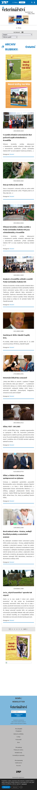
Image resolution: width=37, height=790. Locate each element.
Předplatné (18, 731)
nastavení (24, 784)
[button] (18, 715)
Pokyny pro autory (18, 750)
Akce (18, 742)
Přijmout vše (6, 787)
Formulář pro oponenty (18, 755)
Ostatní (11, 154)
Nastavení (15, 787)
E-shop (18, 737)
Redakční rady (18, 752)
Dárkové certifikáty (18, 734)
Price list (18, 765)
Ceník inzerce (18, 763)
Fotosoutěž (18, 739)
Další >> (25, 629)
